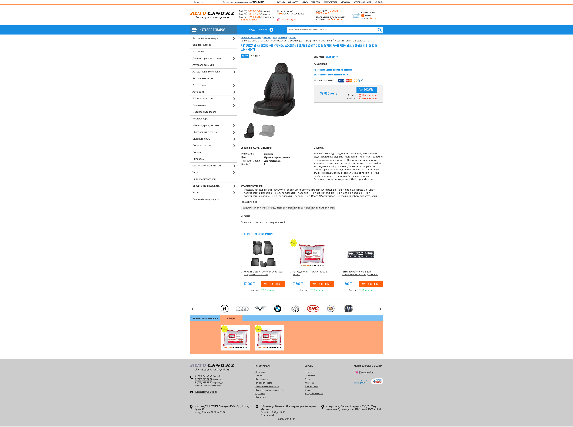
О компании (260, 372)
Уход (195, 173)
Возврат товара (330, 2)
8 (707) (249, 17)
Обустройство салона (205, 132)
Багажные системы (203, 99)
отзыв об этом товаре (264, 223)
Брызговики (199, 105)
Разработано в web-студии (360, 381)
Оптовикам (345, 2)
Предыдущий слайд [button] (192, 309)
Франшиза (260, 393)
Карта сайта (260, 397)
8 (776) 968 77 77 (203, 379)
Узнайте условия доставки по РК (332, 75)
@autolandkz (366, 372)
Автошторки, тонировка (206, 72)
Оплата (305, 2)
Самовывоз (293, 2)
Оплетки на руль (201, 139)
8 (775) (249, 11)
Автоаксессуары (251, 38)
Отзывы (255, 56)
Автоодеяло (199, 52)
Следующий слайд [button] (380, 309)
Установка (315, 2)
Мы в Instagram (288, 20)
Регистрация (261, 29)
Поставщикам (261, 379)
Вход (251, 29)
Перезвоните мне (248, 20)
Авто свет (198, 92)
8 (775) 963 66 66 (203, 375)
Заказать (368, 89)
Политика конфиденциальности (269, 390)
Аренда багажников (362, 2)
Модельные (280, 38)
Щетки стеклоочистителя (206, 166)
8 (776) (249, 14)
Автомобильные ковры (205, 38)
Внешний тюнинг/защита (206, 186)
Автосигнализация (202, 79)
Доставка (281, 2)
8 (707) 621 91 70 (203, 382)
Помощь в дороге (202, 146)
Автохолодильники (203, 65)
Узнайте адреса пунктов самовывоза (334, 70)
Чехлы (195, 193)
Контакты (379, 2)
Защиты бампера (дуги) (205, 199)
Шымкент (197, 2)
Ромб (292, 38)
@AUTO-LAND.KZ (291, 14)
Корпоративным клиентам (267, 386)
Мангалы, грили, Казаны (205, 126)
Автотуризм (199, 85)
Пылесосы (198, 159)
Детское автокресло (204, 112)
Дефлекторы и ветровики (206, 58)
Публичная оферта (263, 382)
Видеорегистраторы (204, 179)
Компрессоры (200, 119)
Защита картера (201, 45)
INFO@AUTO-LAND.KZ (206, 392)
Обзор (245, 56)
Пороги (196, 152)
